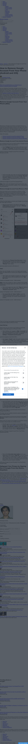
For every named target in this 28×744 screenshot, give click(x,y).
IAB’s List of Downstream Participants (15, 366)
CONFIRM (8, 394)
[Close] (25, 348)
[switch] (23, 373)
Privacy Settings (23, 743)
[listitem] (14, 370)
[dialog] (14, 372)
